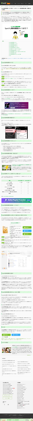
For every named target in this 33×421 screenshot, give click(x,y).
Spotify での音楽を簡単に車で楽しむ (23, 361)
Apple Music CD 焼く (20, 393)
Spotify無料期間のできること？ (13, 46)
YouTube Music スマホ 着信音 (21, 389)
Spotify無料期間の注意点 (12, 52)
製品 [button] (15, 3)
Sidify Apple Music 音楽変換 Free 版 (8, 393)
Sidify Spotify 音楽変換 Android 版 (8, 388)
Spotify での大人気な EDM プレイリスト (8, 364)
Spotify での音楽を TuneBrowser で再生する (24, 368)
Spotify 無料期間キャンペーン (9, 98)
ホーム (12, 3)
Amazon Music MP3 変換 (20, 392)
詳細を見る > (29, 355)
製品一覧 (12, 414)
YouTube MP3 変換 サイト (21, 390)
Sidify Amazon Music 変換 (6, 386)
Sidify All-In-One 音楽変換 (7, 384)
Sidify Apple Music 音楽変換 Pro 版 (8, 390)
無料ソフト (22, 3)
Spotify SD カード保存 (20, 398)
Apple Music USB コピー (20, 397)
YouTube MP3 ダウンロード (21, 384)
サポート (26, 3)
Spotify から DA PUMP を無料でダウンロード (24, 365)
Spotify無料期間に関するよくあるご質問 (15, 54)
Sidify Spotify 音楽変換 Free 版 (7, 392)
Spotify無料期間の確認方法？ (13, 45)
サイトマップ (22, 414)
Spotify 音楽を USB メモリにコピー (7, 368)
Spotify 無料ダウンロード (21, 400)
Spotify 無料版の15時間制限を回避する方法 (8, 360)
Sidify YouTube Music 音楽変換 (7, 385)
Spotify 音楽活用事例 (12, 6)
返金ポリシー (10, 415)
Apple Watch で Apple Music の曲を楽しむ (24, 370)
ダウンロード (19, 3)
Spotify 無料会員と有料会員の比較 (8, 196)
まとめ (10, 55)
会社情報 (6, 414)
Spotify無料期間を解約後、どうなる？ (14, 50)
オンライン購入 (7, 398)
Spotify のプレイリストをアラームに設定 (23, 363)
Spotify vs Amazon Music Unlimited (23, 367)
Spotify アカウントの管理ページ (9, 78)
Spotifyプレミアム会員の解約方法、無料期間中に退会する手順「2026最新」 (21, 165)
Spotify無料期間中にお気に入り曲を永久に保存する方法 (17, 51)
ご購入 (8, 3)
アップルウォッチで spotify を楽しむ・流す (8, 362)
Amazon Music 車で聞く (20, 394)
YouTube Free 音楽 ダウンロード (22, 388)
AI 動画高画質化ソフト (15, 415)
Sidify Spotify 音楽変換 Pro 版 (7, 389)
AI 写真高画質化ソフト (21, 415)
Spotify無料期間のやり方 (12, 42)
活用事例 (29, 3)
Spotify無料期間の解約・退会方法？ (14, 47)
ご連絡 (20, 414)
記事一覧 (6, 6)
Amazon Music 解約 (20, 396)
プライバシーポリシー (27, 414)
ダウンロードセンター (7, 395)
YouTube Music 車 (19, 385)
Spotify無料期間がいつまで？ (13, 43)
